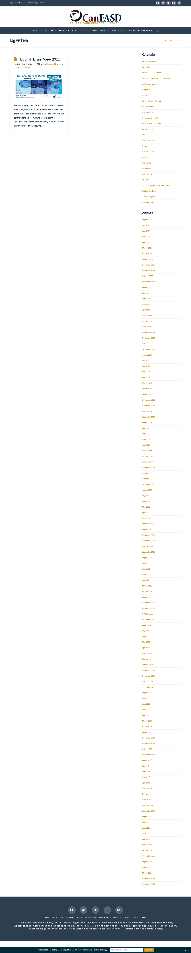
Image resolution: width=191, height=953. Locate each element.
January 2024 (147, 394)
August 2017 (147, 817)
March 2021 (147, 586)
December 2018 (148, 738)
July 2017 (145, 822)
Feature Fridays (148, 107)
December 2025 (148, 265)
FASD (61, 917)
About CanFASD (51, 917)
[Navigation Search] (157, 30)
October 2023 (147, 411)
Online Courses (139, 917)
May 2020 (146, 642)
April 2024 (146, 378)
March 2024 (147, 383)
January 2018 (147, 800)
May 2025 (146, 304)
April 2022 (146, 513)
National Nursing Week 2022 (39, 60)
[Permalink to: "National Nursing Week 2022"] (39, 86)
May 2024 (146, 372)
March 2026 (147, 248)
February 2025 (148, 321)
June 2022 (146, 501)
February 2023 (148, 456)
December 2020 (148, 603)
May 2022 (146, 507)
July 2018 (145, 766)
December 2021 (148, 535)
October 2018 (147, 749)
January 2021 (147, 597)
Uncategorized (148, 202)
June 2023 (146, 434)
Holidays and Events (52, 64)
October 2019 (147, 682)
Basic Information (149, 67)
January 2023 (147, 462)
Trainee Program (148, 197)
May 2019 (146, 710)
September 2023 (148, 417)
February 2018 (148, 794)
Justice (144, 135)
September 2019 (148, 687)
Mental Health (148, 140)
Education (146, 95)
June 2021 (146, 569)
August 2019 (147, 693)
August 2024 (147, 355)
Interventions (147, 129)
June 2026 (146, 231)
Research (69, 917)
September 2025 (148, 282)
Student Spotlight (149, 191)
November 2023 (148, 406)
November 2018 (148, 744)
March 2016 (147, 873)
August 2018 (147, 760)
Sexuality (145, 180)
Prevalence (146, 163)
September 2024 (148, 349)
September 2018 (148, 755)
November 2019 (148, 676)
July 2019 (145, 698)
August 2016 (147, 862)
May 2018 (146, 777)
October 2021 (147, 546)
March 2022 (147, 518)
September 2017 (148, 811)
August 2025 (147, 288)
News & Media (148, 152)
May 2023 (146, 440)
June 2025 (146, 299)
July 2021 (145, 563)
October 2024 (147, 344)
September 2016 (148, 856)
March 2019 (147, 721)
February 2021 (148, 592)
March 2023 (147, 451)
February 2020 (148, 659)
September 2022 (148, 485)
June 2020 (146, 637)
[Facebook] (158, 3)
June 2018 (146, 772)
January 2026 (147, 259)
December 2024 (148, 332)
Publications (147, 174)
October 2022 (147, 479)
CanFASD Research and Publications (156, 78)
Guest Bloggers (148, 112)
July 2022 (145, 496)
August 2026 (147, 220)
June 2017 (146, 828)
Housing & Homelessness (152, 124)
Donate (128, 917)
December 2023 (148, 400)
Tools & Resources (83, 917)
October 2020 (147, 614)
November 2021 (148, 541)
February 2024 (148, 389)
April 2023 (146, 445)
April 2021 (146, 580)
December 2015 (148, 879)
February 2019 (148, 727)
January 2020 (147, 665)
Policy (144, 157)
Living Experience (101, 917)
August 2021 (147, 558)
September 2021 (148, 552)
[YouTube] (174, 3)
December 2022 (148, 468)
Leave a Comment (22, 68)
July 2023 (145, 428)
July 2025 (145, 293)
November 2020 (148, 608)
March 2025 (147, 316)
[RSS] (179, 3)
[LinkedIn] (168, 3)
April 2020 (146, 648)
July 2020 (145, 631)
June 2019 (146, 704)
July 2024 (145, 361)
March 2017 (147, 845)
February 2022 (148, 524)
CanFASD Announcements (152, 73)
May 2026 (146, 237)
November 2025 (148, 271)
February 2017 (148, 850)
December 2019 (148, 670)
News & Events (116, 917)
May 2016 (146, 867)
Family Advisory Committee (152, 101)
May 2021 (146, 575)
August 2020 (147, 625)
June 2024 (146, 366)
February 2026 (148, 254)
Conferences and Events (151, 84)
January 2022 (147, 530)
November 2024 (148, 338)
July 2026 (145, 226)
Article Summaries (149, 62)
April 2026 (146, 242)
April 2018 (146, 783)
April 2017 (146, 839)
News (144, 146)
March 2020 (147, 653)
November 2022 (148, 473)
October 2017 (147, 805)
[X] (163, 3)
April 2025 (146, 310)
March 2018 (147, 789)
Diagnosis (146, 90)
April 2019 (146, 715)
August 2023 (147, 423)
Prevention (146, 169)
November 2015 (148, 884)
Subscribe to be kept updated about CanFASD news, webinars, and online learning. (72, 950)
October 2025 (147, 276)
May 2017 (146, 834)
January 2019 (147, 732)
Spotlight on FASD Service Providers (156, 186)
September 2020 (148, 620)
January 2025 (147, 327)
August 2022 (147, 490)
